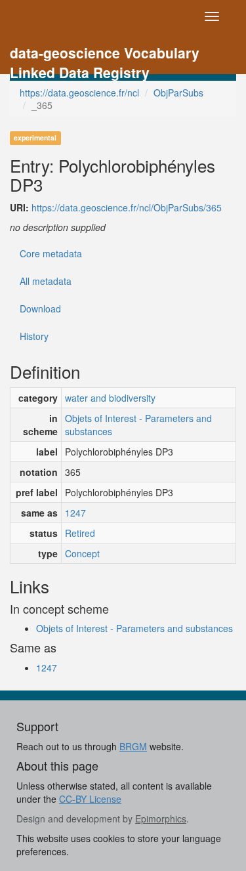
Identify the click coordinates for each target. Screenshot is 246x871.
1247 (75, 512)
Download (40, 308)
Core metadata (51, 253)
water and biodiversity (110, 397)
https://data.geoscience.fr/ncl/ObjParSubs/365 (126, 207)
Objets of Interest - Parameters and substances (138, 425)
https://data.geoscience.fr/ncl (79, 92)
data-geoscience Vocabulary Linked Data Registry (104, 54)
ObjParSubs (178, 92)
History (34, 336)
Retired (80, 533)
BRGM (133, 746)
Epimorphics (160, 818)
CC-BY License (90, 798)
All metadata (46, 280)
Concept (82, 553)
